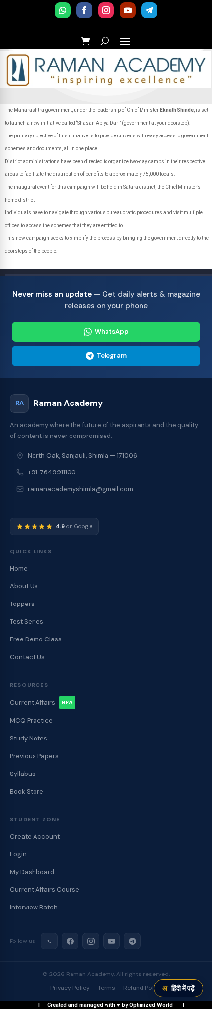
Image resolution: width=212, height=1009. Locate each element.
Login (18, 854)
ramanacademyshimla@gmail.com (80, 489)
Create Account (35, 836)
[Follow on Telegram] (149, 10)
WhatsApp (112, 331)
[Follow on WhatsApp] (63, 10)
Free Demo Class (36, 639)
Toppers (22, 604)
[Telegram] (132, 941)
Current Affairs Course (44, 889)
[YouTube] (111, 941)
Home (19, 568)
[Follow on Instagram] (106, 10)
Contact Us (27, 657)
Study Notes (28, 738)
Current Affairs (41, 702)
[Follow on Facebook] (84, 10)
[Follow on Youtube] (128, 10)
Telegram (112, 355)
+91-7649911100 (52, 472)
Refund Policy (142, 988)
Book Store (26, 791)
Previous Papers (34, 756)
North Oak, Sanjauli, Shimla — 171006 (82, 455)
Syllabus (22, 774)
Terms (106, 988)
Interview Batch (34, 907)
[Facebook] (70, 941)
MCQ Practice (31, 720)
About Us (24, 586)
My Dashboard (32, 872)
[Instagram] (90, 941)
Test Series (26, 621)
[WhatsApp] (49, 941)
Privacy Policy (70, 988)
